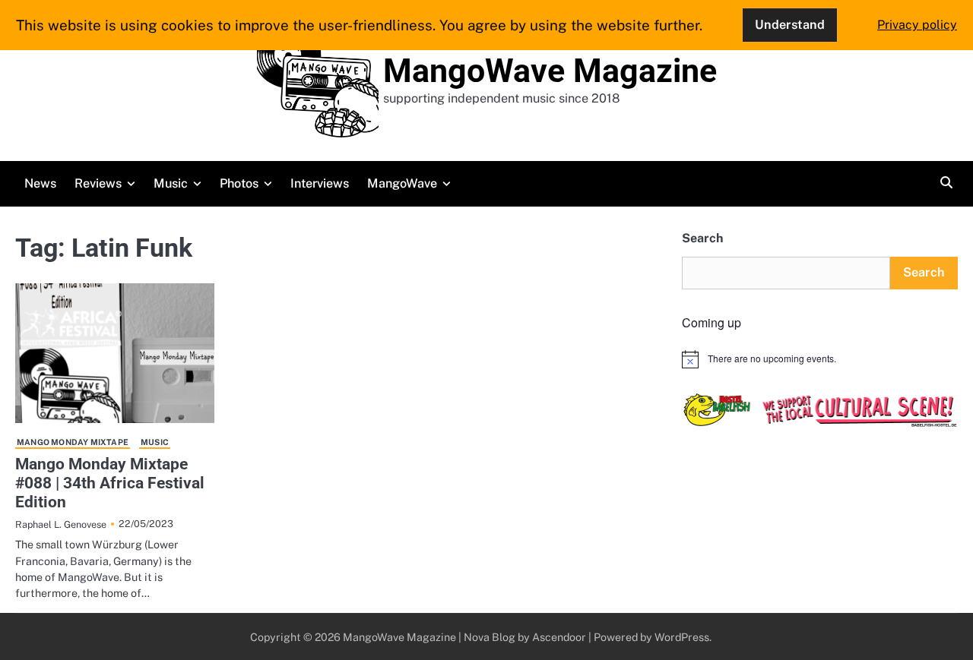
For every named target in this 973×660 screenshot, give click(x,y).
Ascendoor (559, 636)
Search (702, 238)
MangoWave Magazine (550, 71)
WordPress (681, 636)
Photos (239, 183)
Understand (790, 24)
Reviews (98, 183)
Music (171, 183)
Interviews (319, 183)
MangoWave (402, 183)
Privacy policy (917, 24)
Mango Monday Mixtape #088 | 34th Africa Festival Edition (109, 483)
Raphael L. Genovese (60, 524)
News (40, 183)
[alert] (820, 359)
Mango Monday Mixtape (72, 442)
